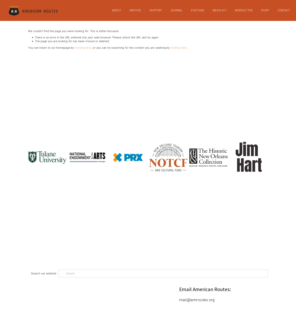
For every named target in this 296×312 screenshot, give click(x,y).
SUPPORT (156, 10)
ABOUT (116, 10)
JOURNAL (176, 10)
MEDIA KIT (220, 10)
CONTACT (284, 10)
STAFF (265, 10)
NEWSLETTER (244, 10)
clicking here (83, 47)
